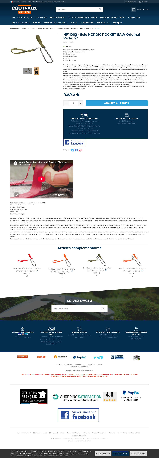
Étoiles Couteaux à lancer (82, 18)
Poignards (41, 18)
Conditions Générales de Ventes (78, 433)
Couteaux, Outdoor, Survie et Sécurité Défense (45, 29)
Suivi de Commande (99, 433)
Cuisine (36, 23)
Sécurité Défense (21, 23)
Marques (117, 23)
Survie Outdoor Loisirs (112, 18)
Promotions (87, 23)
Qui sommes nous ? (24, 433)
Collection (134, 18)
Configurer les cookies (79, 435)
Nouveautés (103, 23)
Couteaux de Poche (22, 18)
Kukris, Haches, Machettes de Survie (79, 29)
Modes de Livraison (40, 433)
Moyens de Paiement (56, 433)
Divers (74, 23)
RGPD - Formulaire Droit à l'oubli (128, 433)
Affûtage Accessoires (55, 23)
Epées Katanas (57, 18)
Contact (144, 2)
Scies (97, 29)
